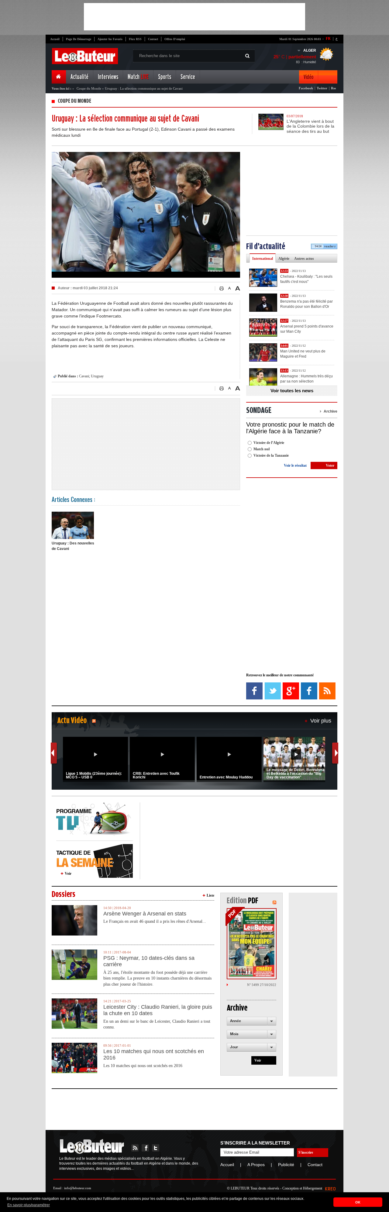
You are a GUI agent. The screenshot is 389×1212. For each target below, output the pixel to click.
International (262, 258)
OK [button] (357, 1202)
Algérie (283, 258)
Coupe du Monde (89, 88)
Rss (333, 88)
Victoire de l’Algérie (268, 443)
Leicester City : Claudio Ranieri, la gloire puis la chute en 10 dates (157, 1010)
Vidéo (308, 77)
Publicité (286, 1164)
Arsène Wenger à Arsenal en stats (144, 914)
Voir (68, 873)
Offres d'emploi (174, 39)
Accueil (55, 39)
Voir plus (320, 721)
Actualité (79, 77)
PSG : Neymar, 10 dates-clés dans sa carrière (148, 961)
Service (188, 77)
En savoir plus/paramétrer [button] (28, 1205)
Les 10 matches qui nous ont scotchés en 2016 (153, 1054)
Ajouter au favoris (110, 39)
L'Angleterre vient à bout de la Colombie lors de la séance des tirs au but (310, 126)
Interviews (108, 77)
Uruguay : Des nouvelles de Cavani (73, 546)
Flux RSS (135, 39)
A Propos (256, 1164)
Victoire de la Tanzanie (271, 455)
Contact (153, 39)
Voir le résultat (295, 465)
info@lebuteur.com (77, 1188)
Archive (330, 411)
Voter (330, 465)
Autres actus (304, 258)
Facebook (306, 88)
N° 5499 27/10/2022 (261, 985)
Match (138, 77)
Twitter (322, 88)
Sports (164, 77)
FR (328, 38)
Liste (210, 895)
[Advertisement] (194, 16)
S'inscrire (305, 1152)
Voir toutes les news (291, 390)
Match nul (261, 449)
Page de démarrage (78, 39)
